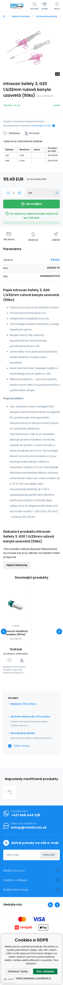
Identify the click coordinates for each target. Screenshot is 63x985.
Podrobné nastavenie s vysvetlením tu (31, 978)
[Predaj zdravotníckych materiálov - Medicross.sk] (4, 16)
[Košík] (45, 6)
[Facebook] (57, 904)
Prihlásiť (49, 855)
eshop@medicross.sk (29, 827)
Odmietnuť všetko (18, 971)
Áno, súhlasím (45, 971)
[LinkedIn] (50, 904)
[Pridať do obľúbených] (9, 660)
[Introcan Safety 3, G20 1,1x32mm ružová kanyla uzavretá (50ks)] (9, 792)
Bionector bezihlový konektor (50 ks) (16, 633)
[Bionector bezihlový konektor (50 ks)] (15, 605)
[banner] (16, 6)
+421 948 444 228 (25, 815)
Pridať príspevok (16, 565)
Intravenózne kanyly (46, 16)
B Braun (55, 259)
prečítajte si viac (41, 125)
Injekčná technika (20, 16)
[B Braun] (56, 106)
